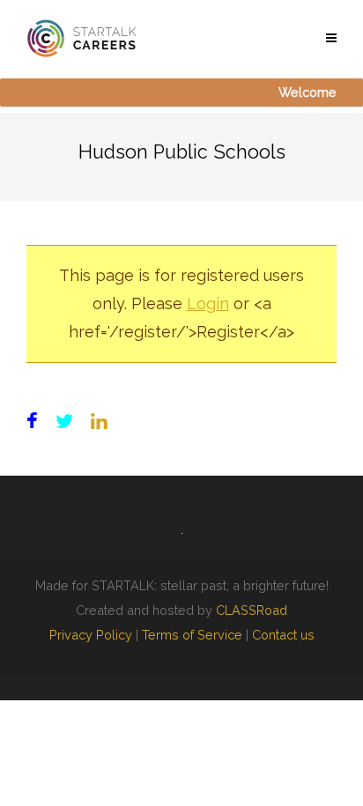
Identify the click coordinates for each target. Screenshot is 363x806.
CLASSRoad (251, 610)
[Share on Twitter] (64, 421)
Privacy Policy (90, 634)
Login (208, 303)
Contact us (283, 634)
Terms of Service (192, 634)
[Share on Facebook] (32, 421)
